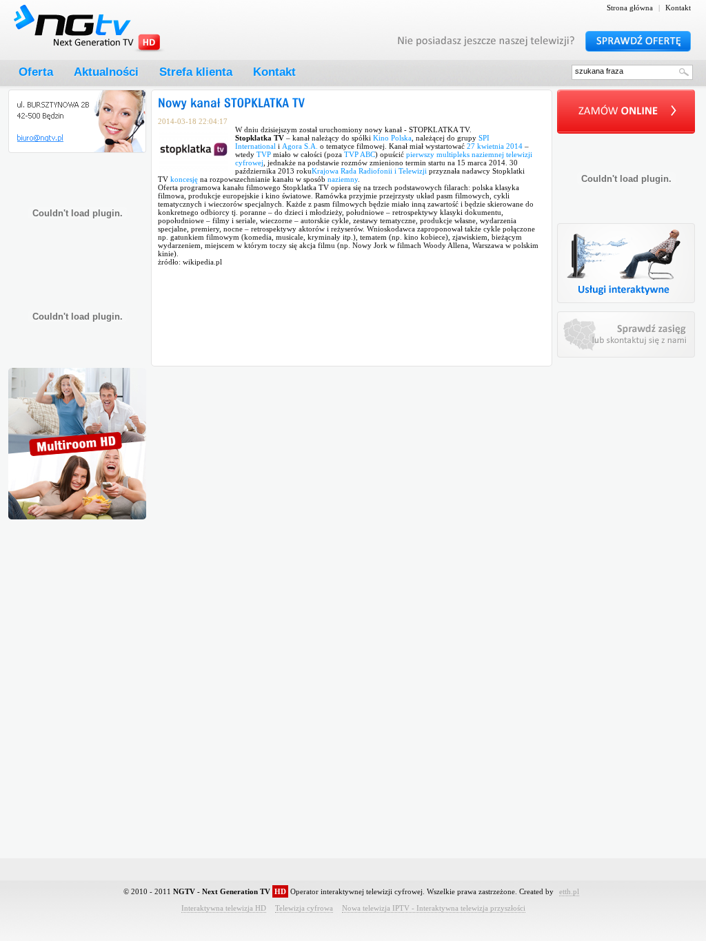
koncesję (184, 179)
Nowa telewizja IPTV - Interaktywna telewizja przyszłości (433, 908)
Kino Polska (392, 138)
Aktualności (106, 72)
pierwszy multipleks (438, 154)
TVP (263, 154)
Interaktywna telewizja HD (223, 908)
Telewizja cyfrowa (304, 908)
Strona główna (630, 7)
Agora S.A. (300, 146)
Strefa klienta (195, 72)
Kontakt (678, 7)
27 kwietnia (485, 146)
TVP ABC (359, 154)
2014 (514, 146)
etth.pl (569, 891)
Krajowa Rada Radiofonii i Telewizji (369, 171)
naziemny (342, 179)
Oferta (36, 72)
